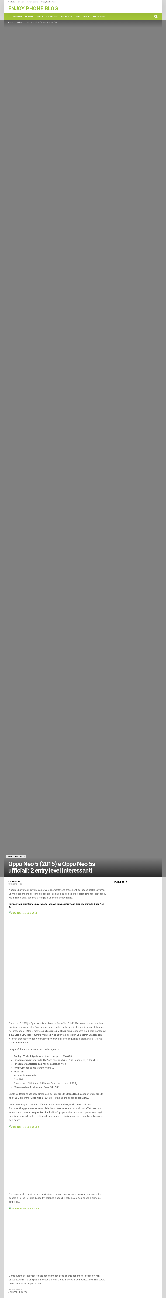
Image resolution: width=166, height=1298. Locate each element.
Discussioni (98, 16)
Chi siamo (21, 2)
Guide (86, 16)
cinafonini (15, 1292)
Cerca (156, 16)
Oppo (24, 1292)
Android (17, 16)
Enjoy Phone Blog (33, 8)
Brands (29, 16)
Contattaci (12, 2)
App (77, 16)
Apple (39, 16)
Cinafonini (51, 16)
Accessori (66, 16)
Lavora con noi (33, 2)
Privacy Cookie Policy (48, 2)
